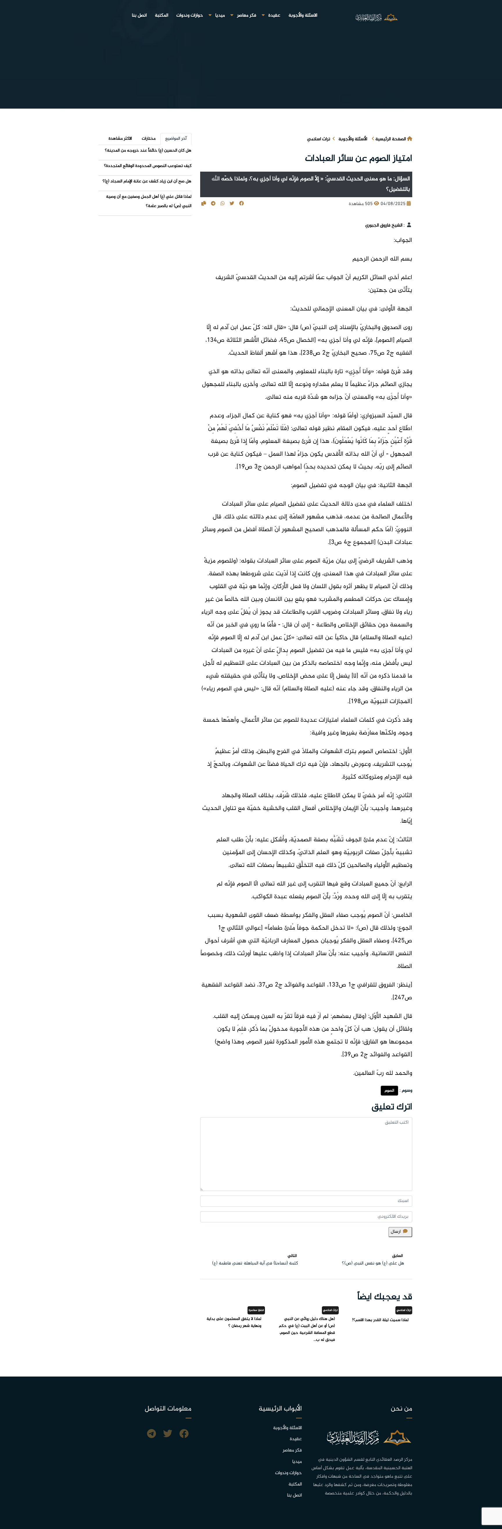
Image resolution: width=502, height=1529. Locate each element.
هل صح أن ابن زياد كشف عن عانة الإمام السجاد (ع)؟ (147, 181)
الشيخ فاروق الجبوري (383, 225)
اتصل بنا (139, 15)
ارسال (396, 1232)
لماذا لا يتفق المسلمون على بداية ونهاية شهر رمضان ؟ (234, 1322)
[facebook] (183, 1434)
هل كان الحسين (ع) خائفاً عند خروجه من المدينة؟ (148, 150)
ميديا (220, 15)
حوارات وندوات (189, 15)
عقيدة (274, 15)
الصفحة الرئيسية (390, 139)
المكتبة (161, 15)
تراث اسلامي (318, 139)
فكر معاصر (246, 15)
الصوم (389, 1090)
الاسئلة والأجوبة (302, 15)
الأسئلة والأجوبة (352, 139)
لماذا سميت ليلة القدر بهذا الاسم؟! (380, 1320)
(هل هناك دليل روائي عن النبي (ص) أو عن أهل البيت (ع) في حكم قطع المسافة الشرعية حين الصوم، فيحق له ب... (307, 1329)
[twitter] (167, 1434)
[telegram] (151, 1434)
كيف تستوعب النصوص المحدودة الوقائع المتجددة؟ (147, 166)
